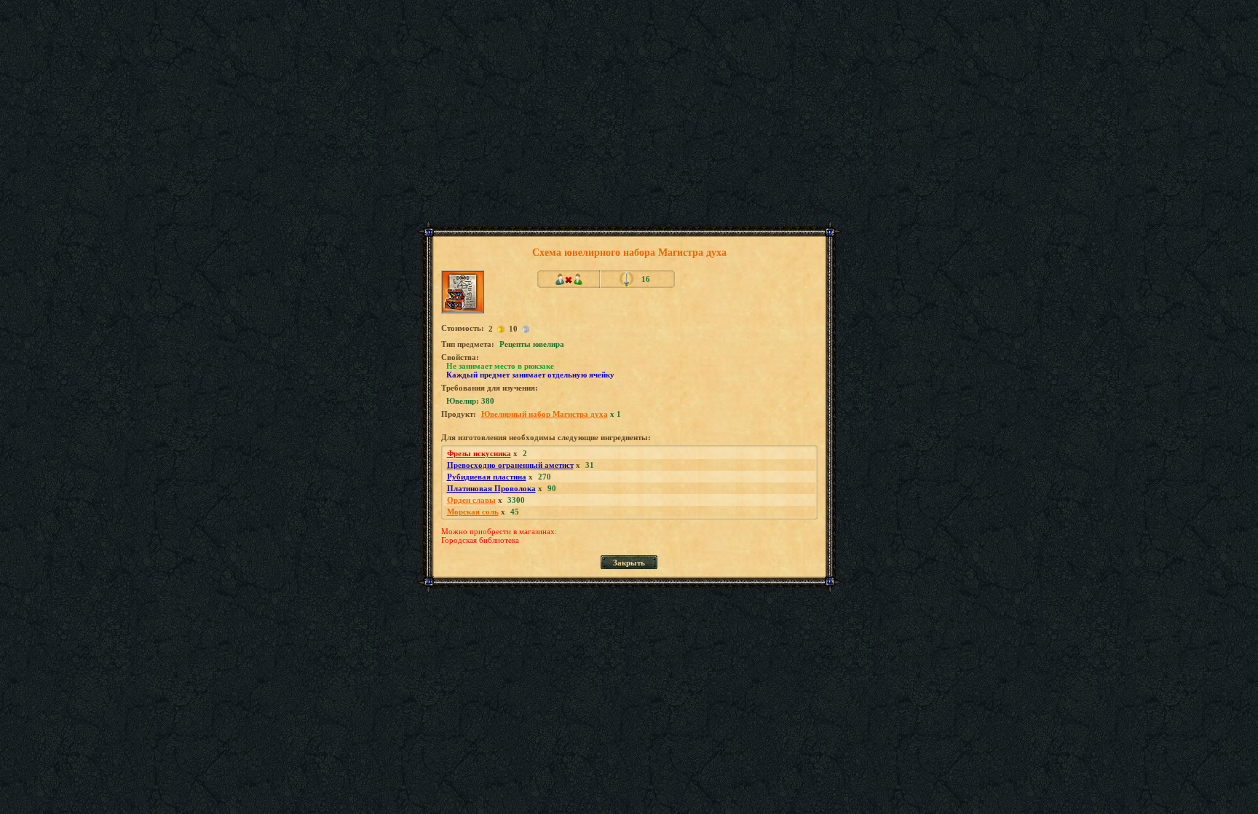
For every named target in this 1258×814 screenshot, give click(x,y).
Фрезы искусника (479, 453)
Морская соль (473, 511)
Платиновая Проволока (491, 488)
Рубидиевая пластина (486, 476)
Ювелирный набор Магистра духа (544, 414)
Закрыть (629, 562)
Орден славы (471, 500)
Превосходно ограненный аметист (510, 465)
